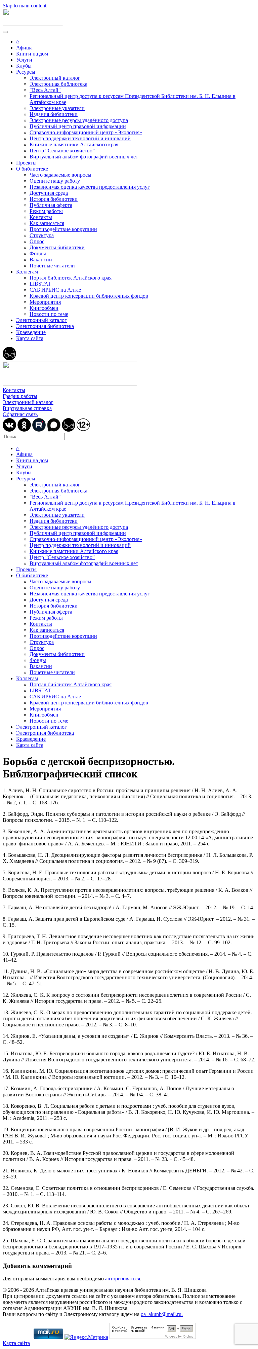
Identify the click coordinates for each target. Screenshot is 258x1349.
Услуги (24, 60)
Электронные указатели (57, 108)
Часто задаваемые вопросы (60, 175)
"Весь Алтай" (45, 90)
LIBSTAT (40, 284)
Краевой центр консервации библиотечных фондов (89, 296)
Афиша (24, 47)
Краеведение (31, 332)
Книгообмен (44, 308)
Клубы (24, 66)
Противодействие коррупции (63, 229)
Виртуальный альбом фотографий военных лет (84, 156)
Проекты (26, 163)
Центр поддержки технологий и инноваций (80, 138)
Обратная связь (20, 414)
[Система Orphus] (153, 1337)
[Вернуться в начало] (33, 24)
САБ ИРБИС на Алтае (55, 290)
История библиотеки (54, 199)
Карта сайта (29, 338)
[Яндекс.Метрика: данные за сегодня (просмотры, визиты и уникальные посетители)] (86, 1337)
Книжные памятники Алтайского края (74, 144)
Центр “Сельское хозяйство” (62, 150)
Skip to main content (24, 5)
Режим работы (46, 211)
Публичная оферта (51, 205)
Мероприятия (45, 302)
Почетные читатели (52, 265)
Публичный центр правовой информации (78, 126)
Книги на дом (32, 54)
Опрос (37, 241)
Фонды (38, 253)
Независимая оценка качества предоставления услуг (90, 187)
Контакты (41, 217)
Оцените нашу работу (55, 181)
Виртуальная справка (27, 408)
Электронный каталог (55, 78)
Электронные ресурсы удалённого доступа (79, 120)
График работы (20, 396)
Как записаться (47, 223)
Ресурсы (25, 72)
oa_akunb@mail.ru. (162, 1314)
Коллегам (27, 272)
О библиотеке (32, 169)
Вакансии (41, 259)
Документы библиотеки (57, 247)
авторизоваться (122, 1278)
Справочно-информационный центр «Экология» (86, 132)
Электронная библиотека (58, 84)
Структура (42, 235)
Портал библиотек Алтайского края (71, 278)
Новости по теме (49, 314)
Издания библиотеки (54, 114)
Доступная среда (49, 193)
